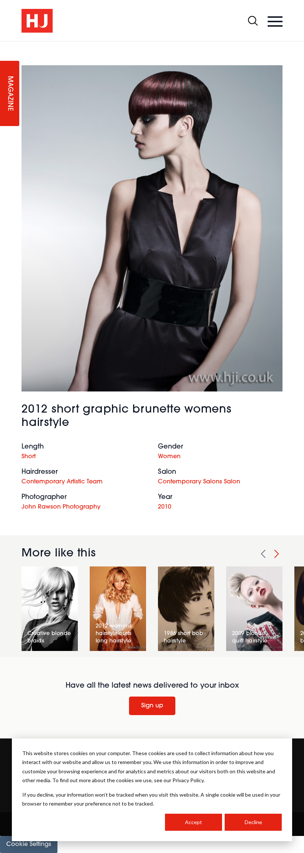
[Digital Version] (6, 46)
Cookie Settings (28, 844)
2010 (164, 507)
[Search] (253, 21)
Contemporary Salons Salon (199, 482)
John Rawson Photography (61, 507)
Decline (253, 822)
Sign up (152, 706)
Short (29, 457)
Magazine (9, 93)
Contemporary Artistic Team (62, 482)
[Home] (37, 21)
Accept (193, 822)
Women (169, 457)
